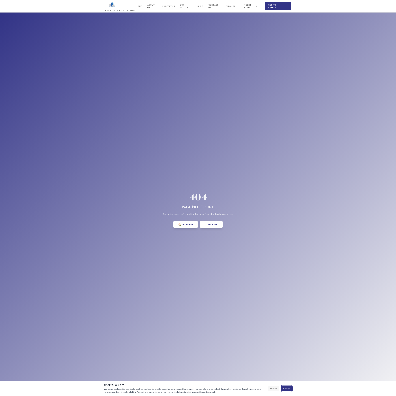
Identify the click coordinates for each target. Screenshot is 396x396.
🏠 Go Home (185, 224)
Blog (200, 6)
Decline (274, 388)
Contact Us (213, 6)
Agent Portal (248, 6)
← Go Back (211, 224)
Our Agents (184, 6)
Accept (286, 388)
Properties (168, 6)
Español (230, 6)
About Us (151, 6)
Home (139, 6)
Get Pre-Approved (273, 6)
